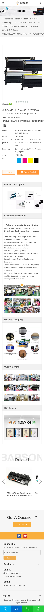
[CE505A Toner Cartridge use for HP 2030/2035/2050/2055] (19, 478)
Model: (4, 130)
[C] (18, 160)
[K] (36, 160)
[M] (24, 160)
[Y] (30, 160)
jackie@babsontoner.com (14, 585)
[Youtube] (25, 536)
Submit (9, 558)
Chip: (4, 155)
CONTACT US (22, 525)
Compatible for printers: (7, 141)
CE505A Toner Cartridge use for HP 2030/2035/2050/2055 (19, 494)
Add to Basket (30, 172)
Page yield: (6, 149)
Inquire (9, 172)
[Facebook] (19, 536)
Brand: (4, 136)
